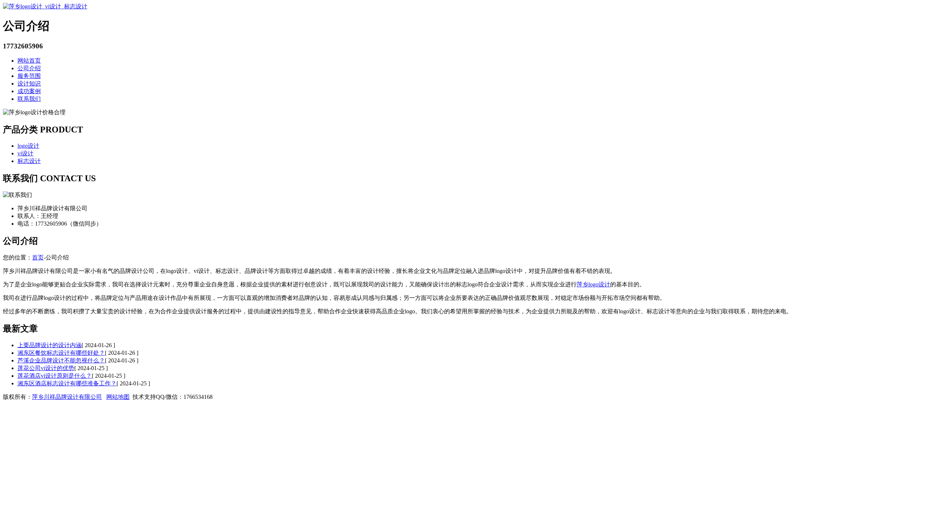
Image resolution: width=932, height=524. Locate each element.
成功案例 (29, 91)
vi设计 (25, 153)
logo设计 (28, 146)
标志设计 (29, 161)
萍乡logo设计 (593, 284)
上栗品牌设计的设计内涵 (49, 345)
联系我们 (29, 99)
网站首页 (29, 60)
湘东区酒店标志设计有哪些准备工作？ (66, 383)
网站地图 (118, 397)
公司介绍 (29, 68)
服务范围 (29, 76)
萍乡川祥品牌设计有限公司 (67, 397)
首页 (38, 257)
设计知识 (29, 83)
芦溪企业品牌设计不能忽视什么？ (61, 360)
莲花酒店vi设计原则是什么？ (54, 376)
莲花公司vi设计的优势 (45, 368)
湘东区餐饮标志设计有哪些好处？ (61, 353)
